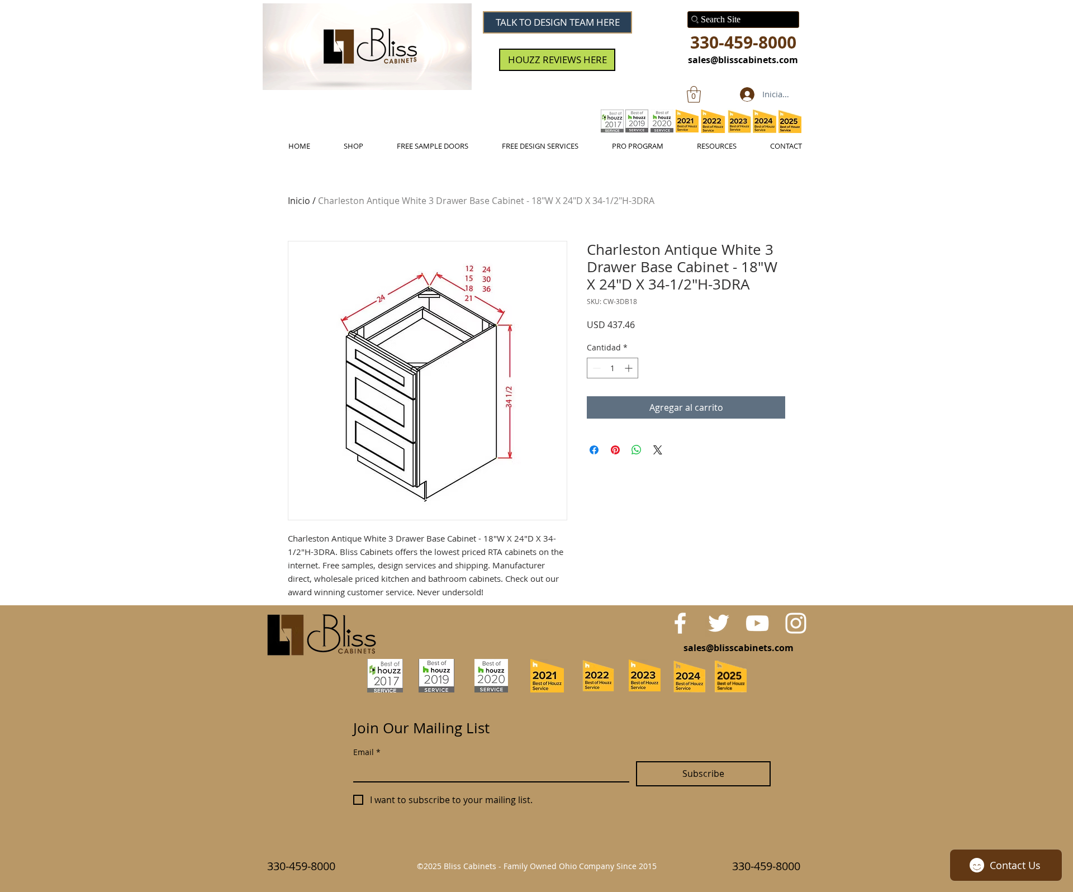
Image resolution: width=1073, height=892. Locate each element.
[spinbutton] (612, 368)
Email (367, 752)
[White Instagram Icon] (796, 623)
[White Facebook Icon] (680, 623)
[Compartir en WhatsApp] (636, 450)
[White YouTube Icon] (757, 623)
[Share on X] (657, 450)
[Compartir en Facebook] (594, 450)
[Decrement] (595, 368)
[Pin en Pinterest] (615, 450)
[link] (694, 94)
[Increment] (630, 368)
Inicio (299, 200)
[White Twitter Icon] (719, 623)
